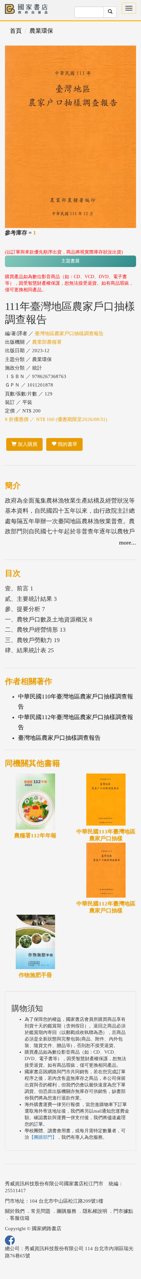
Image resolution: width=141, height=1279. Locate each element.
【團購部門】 (43, 1137)
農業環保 (41, 31)
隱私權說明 (95, 1211)
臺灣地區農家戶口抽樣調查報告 (69, 333)
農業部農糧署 (47, 342)
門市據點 (123, 1211)
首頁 (16, 31)
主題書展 (70, 260)
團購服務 (66, 1211)
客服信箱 (20, 1218)
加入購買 (26, 444)
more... (127, 542)
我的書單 (66, 444)
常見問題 (40, 1211)
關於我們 (15, 1211)
